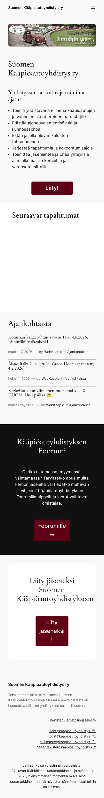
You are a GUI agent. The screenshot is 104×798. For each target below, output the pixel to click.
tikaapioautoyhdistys (72, 731)
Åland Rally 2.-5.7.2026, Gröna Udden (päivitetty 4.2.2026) (51, 366)
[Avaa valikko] (93, 8)
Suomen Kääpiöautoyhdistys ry (35, 8)
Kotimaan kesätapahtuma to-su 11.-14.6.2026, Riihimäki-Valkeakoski (48, 339)
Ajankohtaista (78, 352)
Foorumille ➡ (52, 530)
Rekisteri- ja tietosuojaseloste (73, 720)
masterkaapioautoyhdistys (68, 742)
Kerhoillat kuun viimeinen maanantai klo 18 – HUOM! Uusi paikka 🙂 (48, 393)
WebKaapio (53, 352)
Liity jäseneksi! (52, 631)
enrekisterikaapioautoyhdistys (66, 747)
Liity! (52, 187)
